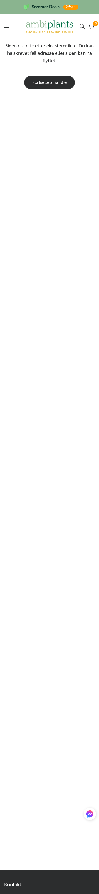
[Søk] (82, 26)
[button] (90, 815)
